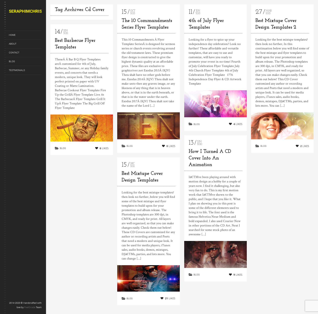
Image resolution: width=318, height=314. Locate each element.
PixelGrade (29, 307)
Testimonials (17, 70)
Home (12, 35)
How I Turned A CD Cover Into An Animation (210, 158)
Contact (14, 52)
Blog (12, 61)
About (12, 43)
